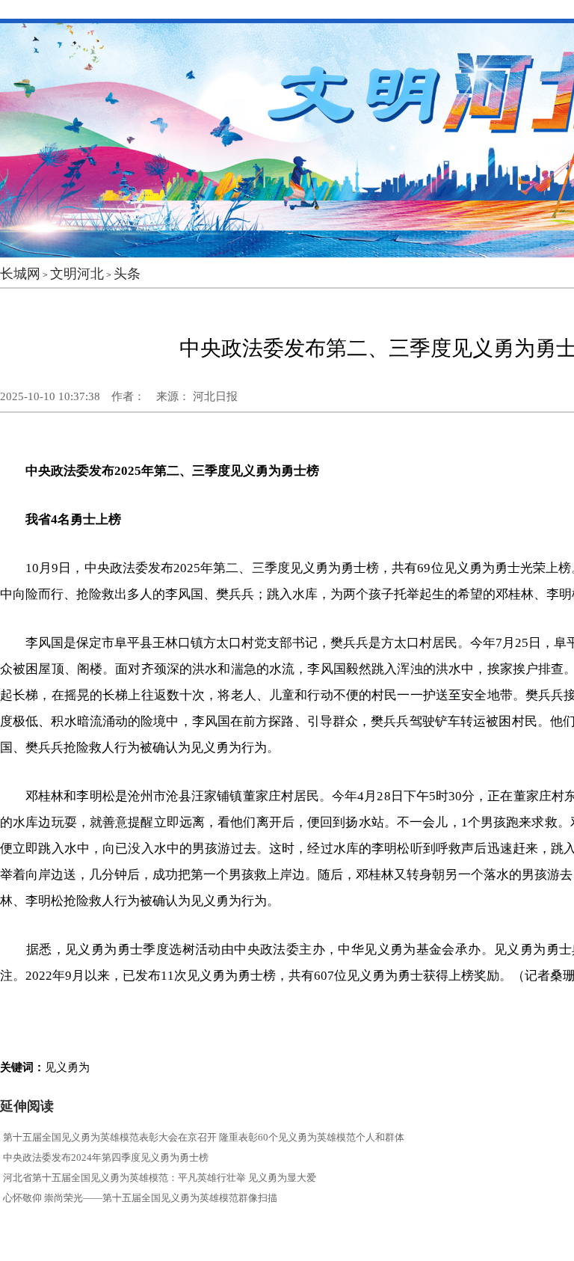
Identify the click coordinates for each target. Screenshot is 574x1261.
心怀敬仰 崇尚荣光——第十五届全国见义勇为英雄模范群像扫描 (140, 1197)
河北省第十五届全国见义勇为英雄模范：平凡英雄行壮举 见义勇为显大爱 (159, 1177)
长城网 (20, 273)
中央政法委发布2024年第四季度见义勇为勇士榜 (106, 1157)
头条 (127, 273)
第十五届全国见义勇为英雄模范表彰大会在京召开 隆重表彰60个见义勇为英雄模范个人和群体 (203, 1137)
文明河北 (77, 273)
